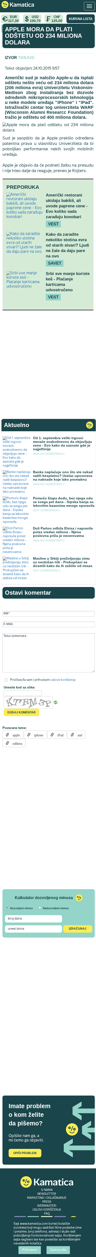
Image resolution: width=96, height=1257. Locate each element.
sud (78, 735)
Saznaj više (58, 1250)
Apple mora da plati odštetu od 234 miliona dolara (43, 36)
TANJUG (26, 58)
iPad (59, 735)
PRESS (46, 1201)
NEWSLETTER (46, 1194)
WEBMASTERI (46, 1205)
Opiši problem (24, 1153)
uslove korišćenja (63, 679)
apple (14, 735)
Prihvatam (29, 1250)
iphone (37, 735)
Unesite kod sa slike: (19, 687)
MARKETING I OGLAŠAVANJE (46, 1198)
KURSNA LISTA (80, 19)
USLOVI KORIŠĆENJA (46, 1209)
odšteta (15, 743)
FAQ (47, 1213)
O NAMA (47, 1190)
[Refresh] (56, 702)
